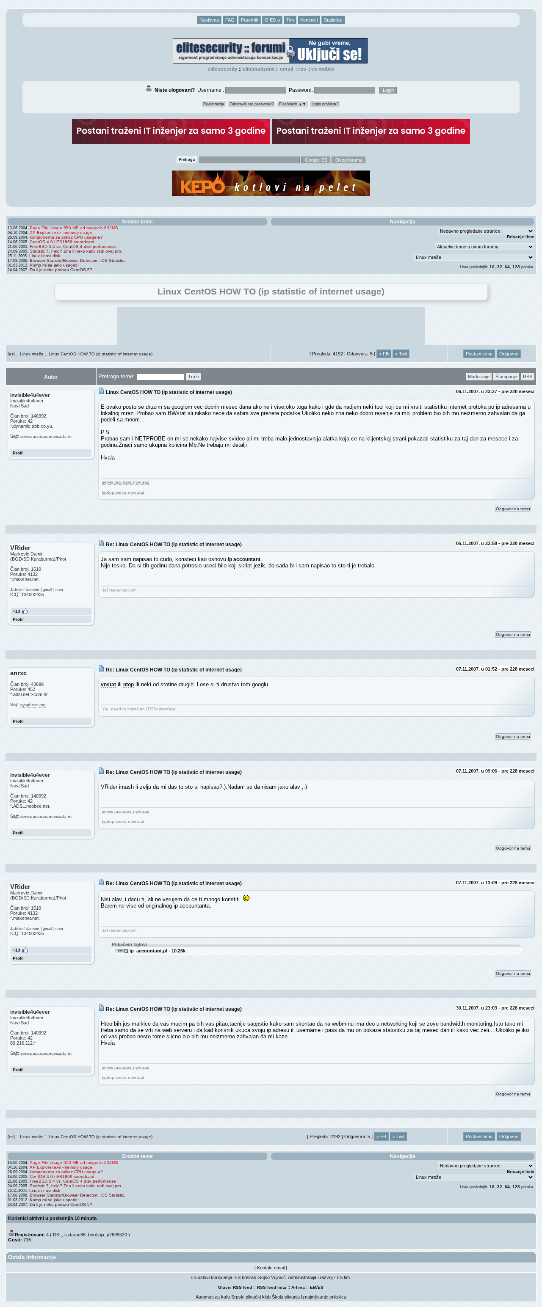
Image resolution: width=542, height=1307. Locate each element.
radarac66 (75, 1234)
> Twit (401, 353)
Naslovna (209, 19)
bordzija (96, 1234)
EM (313, 1287)
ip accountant (244, 559)
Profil (18, 453)
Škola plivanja (286, 1296)
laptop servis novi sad (123, 492)
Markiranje (478, 376)
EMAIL (286, 69)
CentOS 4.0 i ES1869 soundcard (62, 241)
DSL (57, 1234)
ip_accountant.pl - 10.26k (156, 950)
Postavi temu (479, 353)
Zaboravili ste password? (252, 104)
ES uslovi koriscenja (211, 1277)
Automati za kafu (213, 1296)
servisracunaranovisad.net (46, 436)
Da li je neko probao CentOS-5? (61, 269)
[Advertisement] (271, 326)
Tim (290, 19)
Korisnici (309, 19)
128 (516, 266)
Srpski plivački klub (251, 1296)
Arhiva (298, 1287)
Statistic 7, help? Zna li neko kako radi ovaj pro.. (77, 251)
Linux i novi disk (44, 255)
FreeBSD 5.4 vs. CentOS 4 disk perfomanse (73, 246)
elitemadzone (259, 69)
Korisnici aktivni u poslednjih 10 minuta (52, 1218)
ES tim (343, 1277)
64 (507, 266)
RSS (302, 69)
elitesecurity (222, 69)
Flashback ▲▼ (292, 104)
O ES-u (272, 19)
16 (492, 266)
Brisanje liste (520, 236)
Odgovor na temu (513, 508)
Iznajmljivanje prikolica (323, 1296)
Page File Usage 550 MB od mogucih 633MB (74, 228)
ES (321, 1287)
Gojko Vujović (271, 1277)
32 (499, 266)
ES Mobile (323, 69)
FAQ (230, 19)
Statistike (333, 19)
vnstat (108, 684)
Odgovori (508, 353)
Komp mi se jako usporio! (54, 265)
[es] (11, 354)
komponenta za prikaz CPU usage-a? (66, 237)
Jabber (17, 589)
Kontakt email (271, 1267)
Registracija (213, 104)
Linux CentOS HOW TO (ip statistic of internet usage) (100, 354)
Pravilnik (249, 19)
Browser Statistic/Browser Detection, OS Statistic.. (78, 260)
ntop (128, 684)
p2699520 (117, 1234)
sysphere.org (33, 704)
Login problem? (325, 104)
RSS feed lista (271, 1287)
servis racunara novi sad (125, 482)
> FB (384, 353)
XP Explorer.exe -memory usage (61, 232)
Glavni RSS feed (235, 1287)
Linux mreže (32, 354)
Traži (193, 376)
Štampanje (506, 376)
